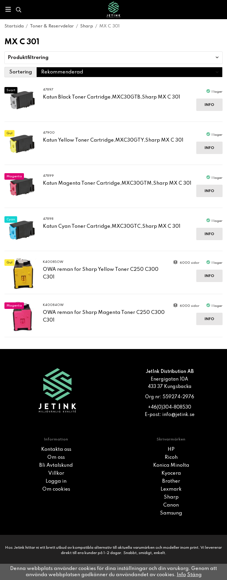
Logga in (56, 481)
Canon (171, 505)
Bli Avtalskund (56, 465)
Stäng (194, 574)
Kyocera (171, 473)
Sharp (171, 497)
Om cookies (56, 489)
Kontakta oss (56, 449)
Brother (171, 481)
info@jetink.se (178, 414)
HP (171, 449)
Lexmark (170, 489)
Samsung (171, 513)
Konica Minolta (171, 465)
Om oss (56, 457)
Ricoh (171, 457)
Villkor (56, 473)
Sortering (20, 72)
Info (209, 105)
